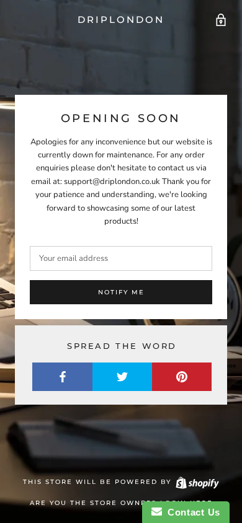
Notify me (121, 292)
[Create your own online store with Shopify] (196, 482)
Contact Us (191, 512)
